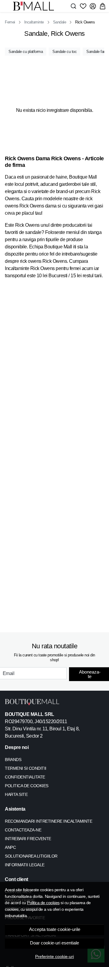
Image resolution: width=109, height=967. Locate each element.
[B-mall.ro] (35, 6)
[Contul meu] (93, 6)
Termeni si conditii (25, 768)
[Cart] (102, 6)
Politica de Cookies (26, 785)
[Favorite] (83, 6)
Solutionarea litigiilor (31, 856)
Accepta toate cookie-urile (54, 929)
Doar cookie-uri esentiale (54, 943)
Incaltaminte (34, 22)
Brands (13, 759)
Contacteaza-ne (23, 829)
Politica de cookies (43, 902)
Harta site (16, 794)
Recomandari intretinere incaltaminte (48, 821)
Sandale (59, 22)
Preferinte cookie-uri (54, 956)
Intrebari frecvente (28, 838)
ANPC (10, 847)
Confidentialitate (25, 777)
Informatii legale (25, 864)
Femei (10, 22)
